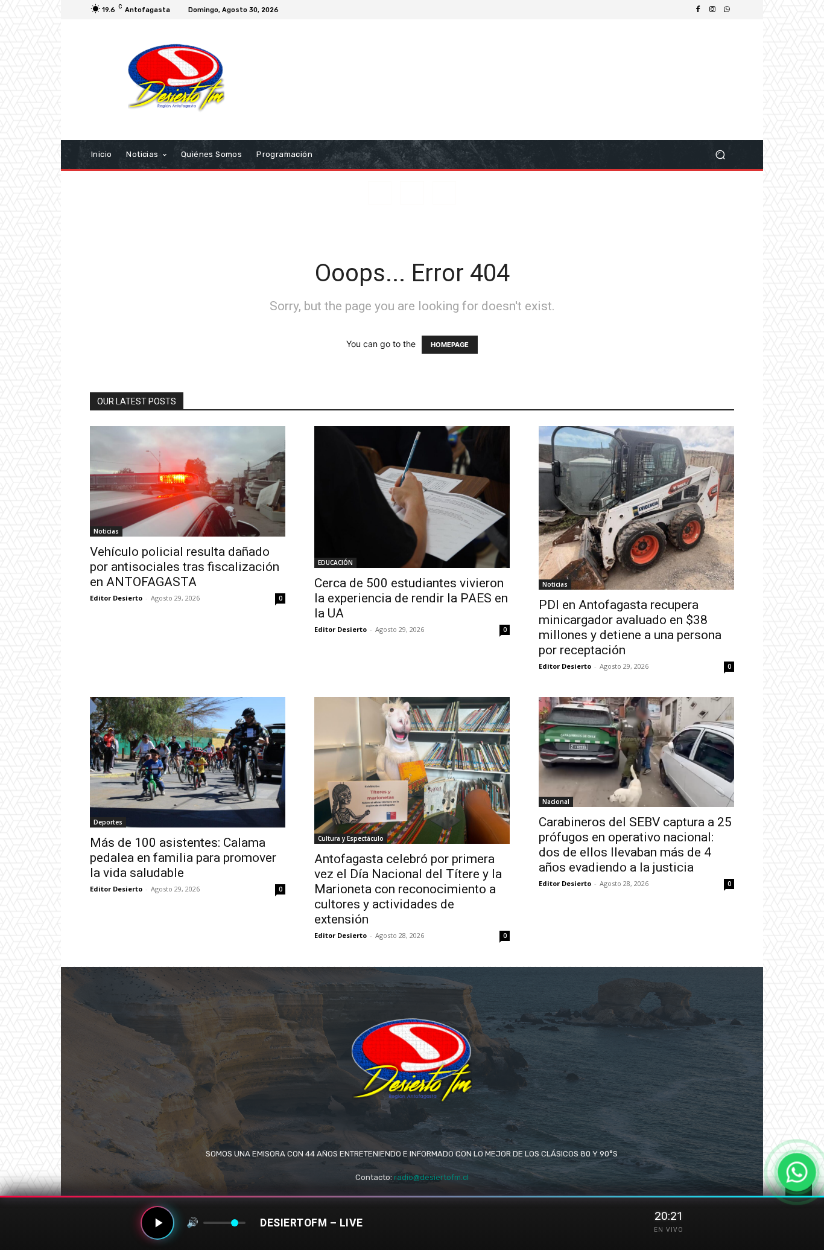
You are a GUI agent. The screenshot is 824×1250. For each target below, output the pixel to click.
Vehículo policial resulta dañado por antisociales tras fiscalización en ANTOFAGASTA (184, 566)
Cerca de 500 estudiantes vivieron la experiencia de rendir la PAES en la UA (411, 598)
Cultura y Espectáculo (351, 838)
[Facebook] (698, 9)
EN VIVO (668, 1230)
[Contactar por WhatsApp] (797, 1172)
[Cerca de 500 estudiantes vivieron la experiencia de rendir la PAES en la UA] (412, 497)
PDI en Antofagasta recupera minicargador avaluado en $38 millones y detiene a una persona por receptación (630, 627)
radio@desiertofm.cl (431, 1177)
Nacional (555, 801)
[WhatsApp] (727, 9)
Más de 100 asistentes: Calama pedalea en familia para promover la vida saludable (183, 857)
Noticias (106, 531)
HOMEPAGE (450, 344)
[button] (720, 155)
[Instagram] (712, 9)
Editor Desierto (116, 597)
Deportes (107, 822)
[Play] (157, 1223)
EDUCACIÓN (335, 562)
